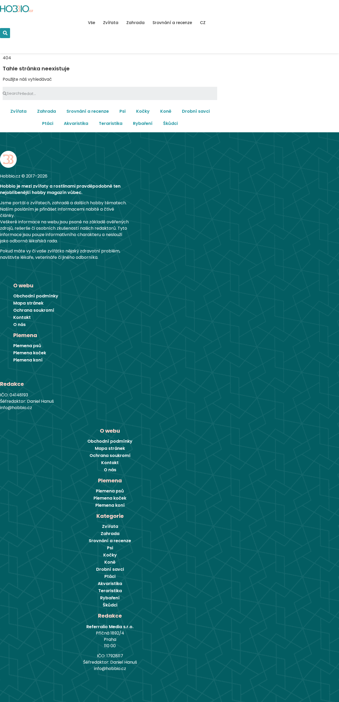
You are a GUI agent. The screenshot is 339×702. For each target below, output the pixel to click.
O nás (19, 324)
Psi (122, 111)
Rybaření (143, 123)
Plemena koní (28, 360)
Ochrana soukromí (33, 310)
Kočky (143, 111)
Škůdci (170, 123)
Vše (91, 22)
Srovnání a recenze (172, 22)
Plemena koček (29, 353)
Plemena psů (27, 345)
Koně (165, 111)
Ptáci (47, 123)
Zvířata (110, 22)
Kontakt (22, 317)
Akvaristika (76, 123)
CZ (203, 22)
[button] (17, 40)
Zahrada (135, 22)
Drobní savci (196, 111)
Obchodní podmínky (35, 296)
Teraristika (110, 123)
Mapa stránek (28, 303)
